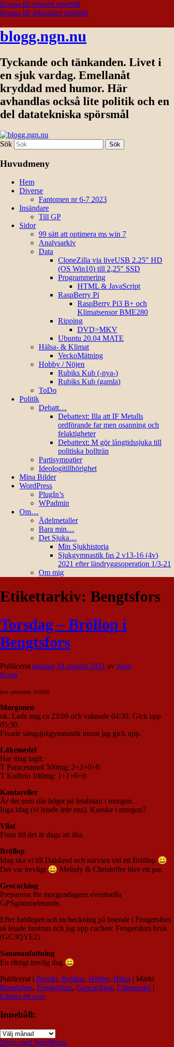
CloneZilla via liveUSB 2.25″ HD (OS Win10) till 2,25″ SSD (110, 264)
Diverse (31, 191)
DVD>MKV (97, 329)
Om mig (51, 572)
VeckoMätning (80, 355)
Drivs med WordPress (33, 1042)
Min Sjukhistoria (83, 546)
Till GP (50, 217)
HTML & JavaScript (108, 286)
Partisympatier (60, 460)
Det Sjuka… (58, 538)
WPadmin (54, 503)
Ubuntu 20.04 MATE (91, 338)
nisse (123, 666)
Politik (29, 399)
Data (46, 251)
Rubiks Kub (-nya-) (88, 373)
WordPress (35, 486)
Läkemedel (134, 987)
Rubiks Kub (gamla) (89, 381)
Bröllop (73, 979)
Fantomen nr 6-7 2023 (73, 199)
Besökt (47, 979)
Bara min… (56, 529)
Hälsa (121, 979)
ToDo (48, 390)
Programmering (81, 277)
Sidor (27, 225)
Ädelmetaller (58, 520)
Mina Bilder (37, 477)
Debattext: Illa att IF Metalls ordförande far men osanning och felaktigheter (108, 425)
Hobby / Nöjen (62, 364)
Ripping (70, 321)
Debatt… (53, 407)
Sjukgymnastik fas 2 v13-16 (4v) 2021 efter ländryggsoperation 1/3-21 (114, 559)
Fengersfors (54, 987)
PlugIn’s (51, 494)
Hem (26, 182)
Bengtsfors (16, 987)
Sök (6, 144)
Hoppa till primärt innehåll (40, 4)
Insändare (34, 208)
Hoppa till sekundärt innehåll (44, 13)
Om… (29, 512)
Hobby (98, 979)
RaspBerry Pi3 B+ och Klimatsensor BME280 (112, 307)
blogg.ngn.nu (43, 36)
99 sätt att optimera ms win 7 (82, 234)
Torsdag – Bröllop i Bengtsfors (63, 633)
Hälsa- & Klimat (64, 347)
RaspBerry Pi (78, 295)
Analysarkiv (57, 243)
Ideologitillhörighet (68, 468)
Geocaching (94, 987)
